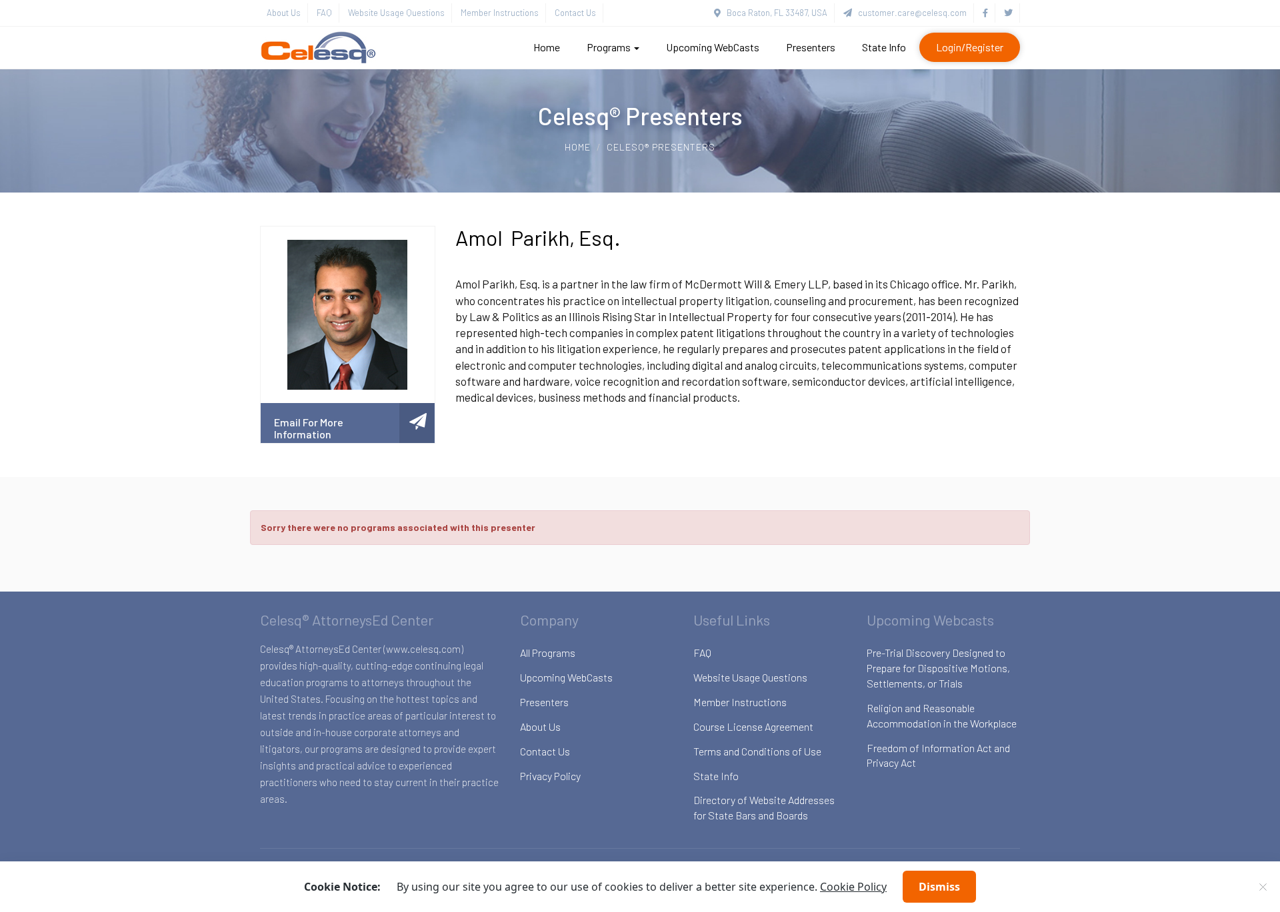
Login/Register (969, 47)
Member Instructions (500, 12)
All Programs (547, 652)
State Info (884, 47)
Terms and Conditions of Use (757, 751)
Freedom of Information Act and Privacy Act (938, 755)
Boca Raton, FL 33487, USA (774, 12)
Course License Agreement (753, 726)
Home (546, 47)
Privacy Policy (550, 775)
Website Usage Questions (396, 12)
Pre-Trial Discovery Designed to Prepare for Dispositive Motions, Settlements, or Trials (938, 667)
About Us (284, 12)
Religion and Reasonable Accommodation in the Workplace (942, 715)
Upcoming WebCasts (712, 47)
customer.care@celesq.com (909, 12)
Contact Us (575, 12)
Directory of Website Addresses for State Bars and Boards (764, 807)
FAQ (324, 12)
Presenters (810, 47)
